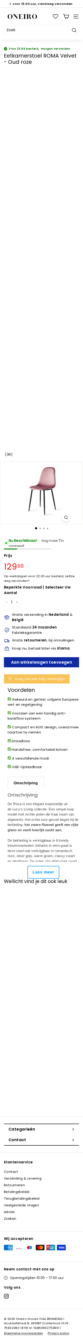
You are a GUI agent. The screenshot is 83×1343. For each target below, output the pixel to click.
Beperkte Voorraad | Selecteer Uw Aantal (37, 590)
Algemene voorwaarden (23, 1333)
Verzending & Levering (23, 1178)
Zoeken (10, 1218)
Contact (11, 1171)
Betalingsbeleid (17, 1192)
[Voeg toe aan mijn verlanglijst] (12, 896)
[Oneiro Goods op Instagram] (6, 1296)
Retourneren (14, 1185)
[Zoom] (66, 517)
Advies (9, 1212)
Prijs (8, 555)
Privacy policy (58, 1333)
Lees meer (43, 872)
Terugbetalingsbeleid (22, 1198)
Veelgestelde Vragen (21, 1205)
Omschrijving (26, 783)
